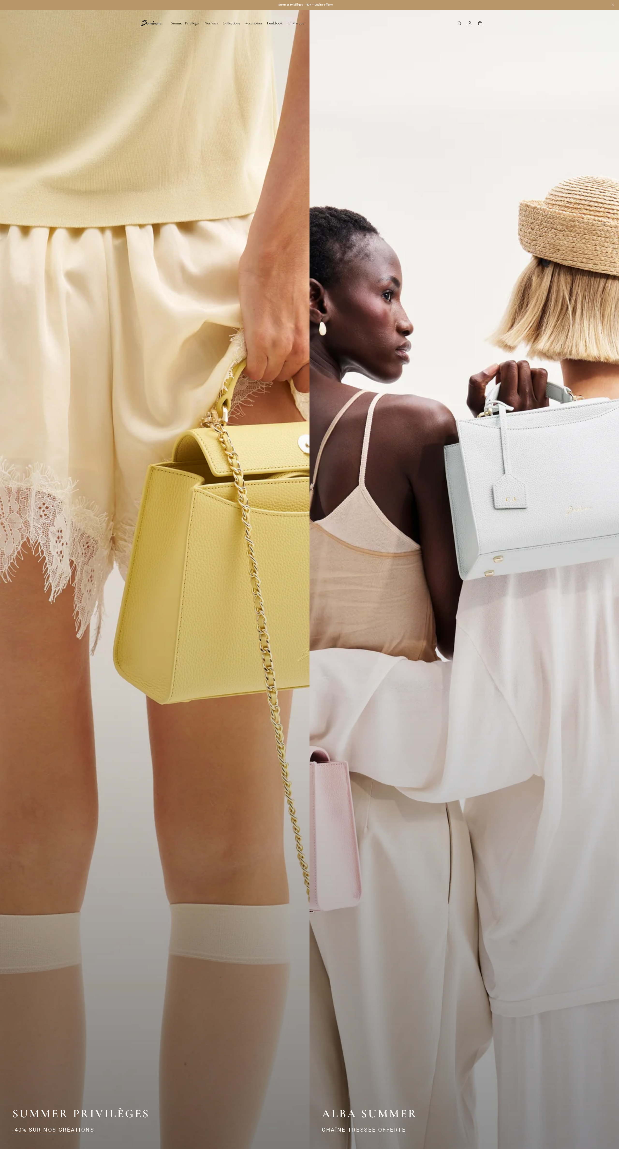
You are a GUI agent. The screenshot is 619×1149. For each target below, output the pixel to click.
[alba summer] (464, 574)
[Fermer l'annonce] (612, 4)
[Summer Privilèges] (155, 574)
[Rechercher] (459, 23)
